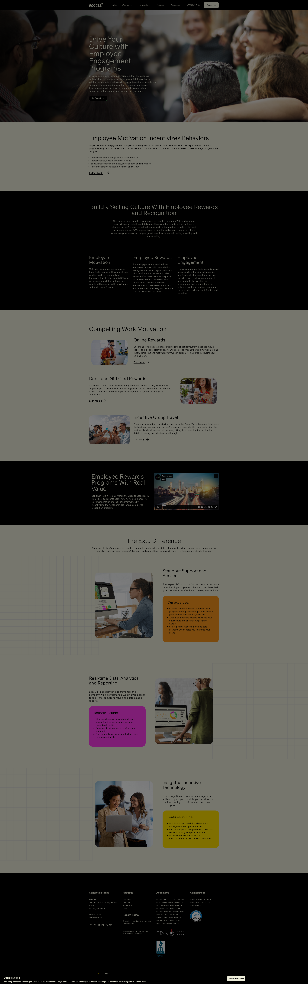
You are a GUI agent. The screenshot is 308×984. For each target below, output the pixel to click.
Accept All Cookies (236, 978)
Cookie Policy (141, 981)
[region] (154, 979)
